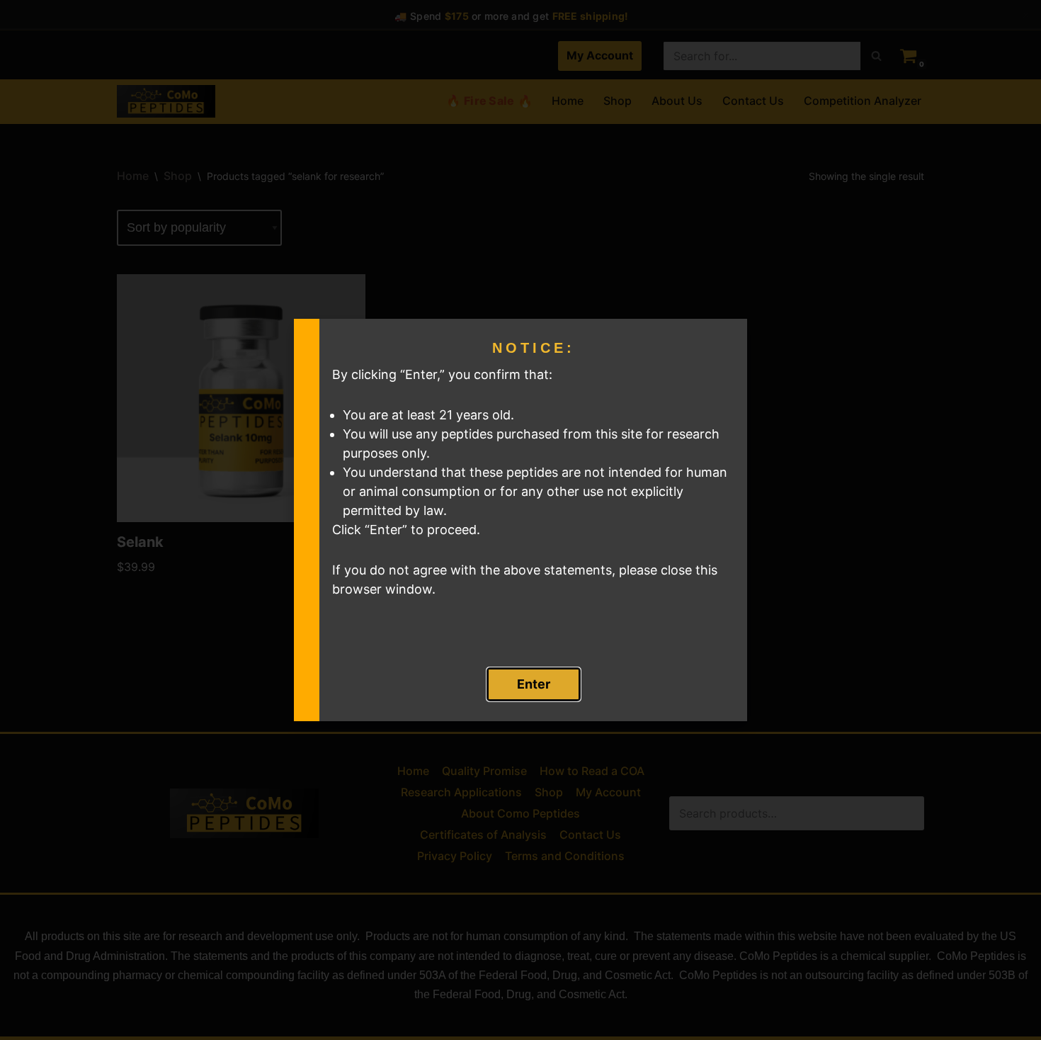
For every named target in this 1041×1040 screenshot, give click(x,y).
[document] (520, 520)
